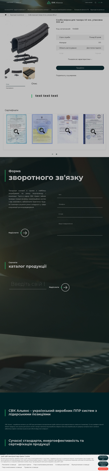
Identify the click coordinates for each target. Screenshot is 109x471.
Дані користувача (24, 464)
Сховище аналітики (62, 464)
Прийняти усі (103, 458)
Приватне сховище (31, 467)
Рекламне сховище (9, 464)
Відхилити (103, 469)
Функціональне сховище (80, 464)
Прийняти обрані (103, 464)
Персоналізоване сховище (12, 467)
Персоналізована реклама (43, 464)
